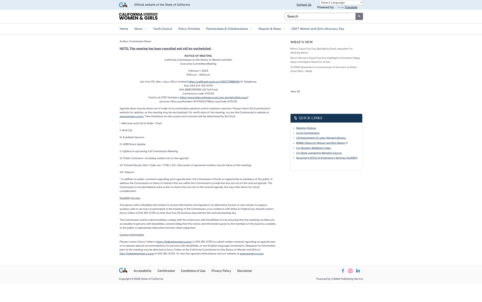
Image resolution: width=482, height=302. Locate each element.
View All (295, 91)
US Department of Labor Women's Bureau (321, 137)
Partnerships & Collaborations (227, 29)
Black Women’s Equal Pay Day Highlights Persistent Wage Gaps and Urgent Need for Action (325, 59)
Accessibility (142, 271)
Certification (166, 271)
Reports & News (270, 29)
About (138, 29)
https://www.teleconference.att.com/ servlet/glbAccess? (214, 97)
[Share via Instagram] (350, 270)
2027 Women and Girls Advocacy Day (317, 29)
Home (124, 29)
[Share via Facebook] (342, 270)
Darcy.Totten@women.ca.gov (174, 241)
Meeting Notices (306, 128)
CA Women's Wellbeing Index (313, 147)
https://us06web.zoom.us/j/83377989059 (214, 81)
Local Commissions (308, 132)
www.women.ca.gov (131, 116)
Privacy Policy (221, 271)
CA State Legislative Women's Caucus (319, 152)
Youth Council (162, 29)
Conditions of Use (193, 271)
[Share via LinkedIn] (357, 270)
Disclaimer (244, 271)
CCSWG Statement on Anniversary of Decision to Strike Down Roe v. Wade (323, 69)
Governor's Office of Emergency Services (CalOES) (326, 157)
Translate (351, 7)
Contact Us (304, 4)
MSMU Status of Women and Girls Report (322, 142)
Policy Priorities (189, 29)
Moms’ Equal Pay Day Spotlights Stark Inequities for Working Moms (321, 50)
